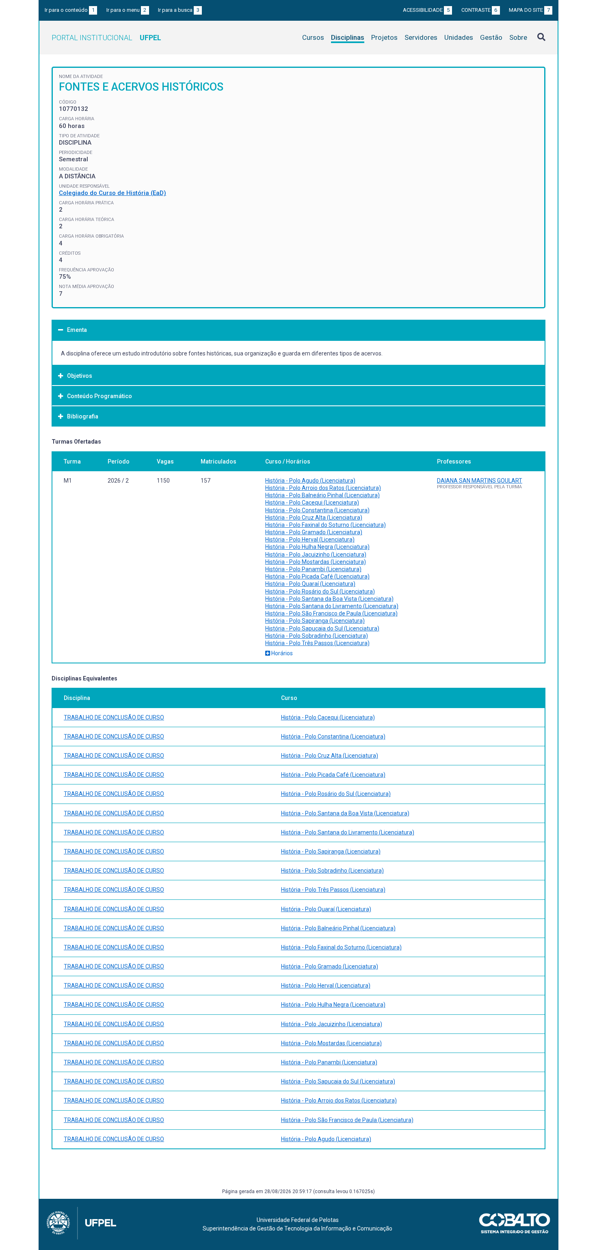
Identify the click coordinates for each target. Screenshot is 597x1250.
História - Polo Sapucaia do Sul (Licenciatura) (322, 628)
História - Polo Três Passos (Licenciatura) (317, 643)
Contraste (479, 10)
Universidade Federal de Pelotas (298, 1220)
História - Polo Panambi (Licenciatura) (313, 569)
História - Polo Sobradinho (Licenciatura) (316, 636)
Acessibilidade (426, 10)
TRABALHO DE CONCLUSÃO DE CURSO (114, 717)
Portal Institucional (106, 37)
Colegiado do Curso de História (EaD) (112, 193)
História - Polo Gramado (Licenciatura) (313, 532)
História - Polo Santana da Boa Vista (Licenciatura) (329, 599)
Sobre (518, 37)
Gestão (491, 37)
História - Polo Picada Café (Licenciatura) (317, 576)
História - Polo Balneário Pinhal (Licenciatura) (322, 495)
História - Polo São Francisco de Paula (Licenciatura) (331, 613)
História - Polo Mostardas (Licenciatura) (315, 562)
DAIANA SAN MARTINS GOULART (479, 480)
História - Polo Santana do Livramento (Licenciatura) (331, 606)
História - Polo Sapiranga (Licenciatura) (315, 620)
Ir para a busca (178, 10)
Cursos (313, 37)
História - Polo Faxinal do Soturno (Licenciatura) (325, 525)
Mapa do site (529, 10)
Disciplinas (347, 37)
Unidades (458, 37)
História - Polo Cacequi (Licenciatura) (312, 502)
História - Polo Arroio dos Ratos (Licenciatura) (323, 488)
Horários (281, 653)
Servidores (420, 37)
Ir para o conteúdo (70, 10)
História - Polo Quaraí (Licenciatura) (310, 584)
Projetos (384, 37)
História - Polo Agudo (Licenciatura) (310, 480)
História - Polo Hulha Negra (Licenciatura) (317, 547)
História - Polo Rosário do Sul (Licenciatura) (320, 591)
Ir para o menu (126, 10)
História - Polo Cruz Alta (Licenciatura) (313, 517)
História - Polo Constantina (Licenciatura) (317, 510)
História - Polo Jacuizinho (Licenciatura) (315, 554)
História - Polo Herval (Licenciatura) (310, 539)
